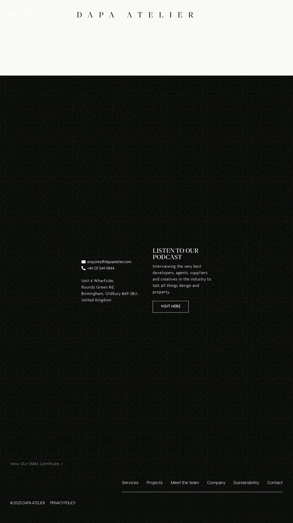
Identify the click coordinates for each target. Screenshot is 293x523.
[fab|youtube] (251, 15)
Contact (275, 482)
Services (130, 482)
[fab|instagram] (265, 15)
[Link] (135, 15)
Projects (155, 482)
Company (216, 482)
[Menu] (22, 15)
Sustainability (246, 482)
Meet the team (185, 482)
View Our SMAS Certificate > (36, 464)
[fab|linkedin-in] (279, 15)
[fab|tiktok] (237, 15)
